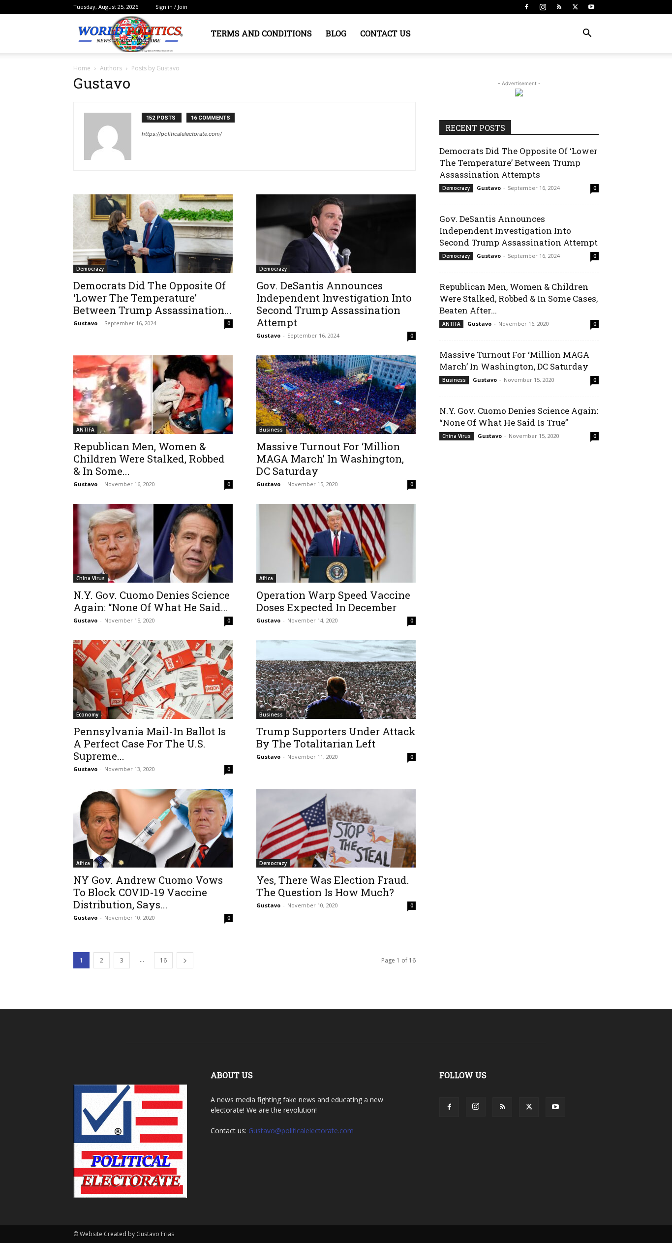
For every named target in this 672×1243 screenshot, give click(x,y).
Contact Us (385, 33)
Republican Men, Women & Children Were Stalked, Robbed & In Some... (149, 458)
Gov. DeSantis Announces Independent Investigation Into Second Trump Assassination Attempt (334, 304)
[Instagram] (542, 7)
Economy (87, 714)
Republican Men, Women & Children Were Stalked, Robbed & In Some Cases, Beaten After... (518, 298)
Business (271, 429)
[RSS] (558, 7)
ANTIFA (85, 429)
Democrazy (90, 268)
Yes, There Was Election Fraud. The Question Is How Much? (332, 886)
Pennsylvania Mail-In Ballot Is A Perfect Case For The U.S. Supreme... (149, 743)
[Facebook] (526, 7)
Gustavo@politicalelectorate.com (301, 1130)
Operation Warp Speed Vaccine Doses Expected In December (333, 601)
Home (82, 68)
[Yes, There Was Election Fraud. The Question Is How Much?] (336, 828)
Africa (266, 578)
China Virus (90, 578)
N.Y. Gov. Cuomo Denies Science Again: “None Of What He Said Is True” (518, 416)
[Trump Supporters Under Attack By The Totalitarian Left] (336, 679)
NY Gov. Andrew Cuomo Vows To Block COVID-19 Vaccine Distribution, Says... (148, 892)
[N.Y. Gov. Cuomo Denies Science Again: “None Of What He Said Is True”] (153, 543)
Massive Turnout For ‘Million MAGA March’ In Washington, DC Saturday (330, 458)
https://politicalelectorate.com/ (182, 133)
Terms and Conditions (261, 33)
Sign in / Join (171, 6)
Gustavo (85, 323)
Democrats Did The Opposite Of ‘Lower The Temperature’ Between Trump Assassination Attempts (518, 162)
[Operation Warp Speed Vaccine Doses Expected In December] (336, 543)
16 (163, 960)
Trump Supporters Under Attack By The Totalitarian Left (336, 737)
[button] (587, 34)
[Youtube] (591, 7)
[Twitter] (575, 7)
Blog (336, 33)
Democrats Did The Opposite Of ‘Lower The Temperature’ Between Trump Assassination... (152, 298)
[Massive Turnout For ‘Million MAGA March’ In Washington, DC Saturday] (336, 394)
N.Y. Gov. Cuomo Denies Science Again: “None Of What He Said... (151, 601)
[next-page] (185, 960)
